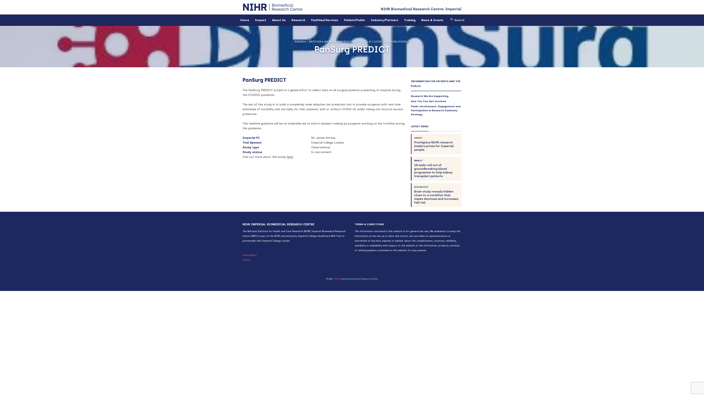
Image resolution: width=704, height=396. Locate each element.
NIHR (337, 279)
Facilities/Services (324, 20)
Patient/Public (354, 20)
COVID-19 (365, 41)
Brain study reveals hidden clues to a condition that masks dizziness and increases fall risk (436, 195)
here (290, 157)
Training (409, 20)
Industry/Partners (384, 20)
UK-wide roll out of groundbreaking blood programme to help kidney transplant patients (433, 169)
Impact (260, 20)
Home (244, 20)
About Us (279, 20)
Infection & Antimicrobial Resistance (333, 41)
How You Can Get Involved (428, 101)
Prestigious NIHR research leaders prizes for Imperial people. (434, 144)
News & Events (432, 20)
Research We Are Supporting (429, 96)
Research (298, 20)
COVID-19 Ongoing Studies (391, 41)
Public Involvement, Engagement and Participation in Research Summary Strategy (436, 110)
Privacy (246, 259)
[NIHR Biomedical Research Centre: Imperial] (273, 7)
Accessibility (250, 255)
